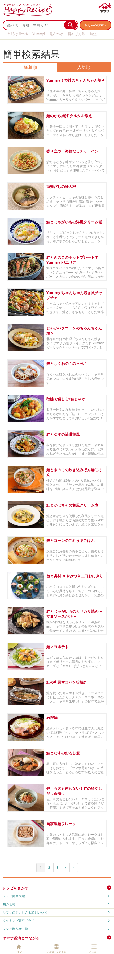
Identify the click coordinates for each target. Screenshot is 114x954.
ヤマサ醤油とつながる (21, 938)
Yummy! (38, 34)
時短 (93, 34)
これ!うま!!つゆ (16, 34)
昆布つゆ (56, 34)
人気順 (84, 67)
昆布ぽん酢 (76, 34)
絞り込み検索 (94, 25)
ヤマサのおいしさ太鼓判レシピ (25, 912)
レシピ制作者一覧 (15, 929)
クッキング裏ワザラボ (18, 920)
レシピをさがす (16, 888)
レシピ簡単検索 (14, 896)
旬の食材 (9, 904)
